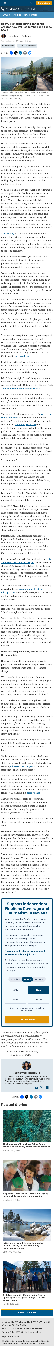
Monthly (27, 979)
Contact (25, 1332)
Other (38, 999)
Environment (8, 45)
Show (27, 1312)
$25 (38, 989)
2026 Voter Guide (12, 15)
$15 (15, 989)
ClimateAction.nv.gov (21, 766)
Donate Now (27, 1019)
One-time (15, 979)
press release (22, 356)
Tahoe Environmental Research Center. (21, 389)
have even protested (25, 424)
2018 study (8, 234)
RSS (18, 1332)
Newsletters (44, 3)
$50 (15, 999)
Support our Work (10, 1336)
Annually (39, 979)
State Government (27, 45)
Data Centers (30, 15)
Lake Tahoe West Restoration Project (26, 561)
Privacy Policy (8, 1332)
